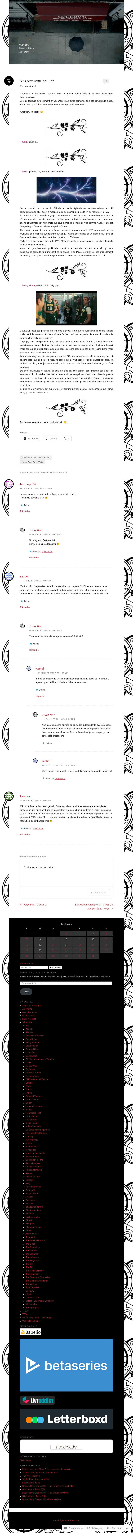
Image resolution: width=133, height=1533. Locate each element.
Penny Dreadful (33, 1166)
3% (27, 1025)
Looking (29, 1136)
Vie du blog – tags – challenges (37, 1317)
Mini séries (31, 1150)
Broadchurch (32, 1046)
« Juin (23, 963)
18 (106, 945)
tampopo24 (28, 483)
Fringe (29, 1093)
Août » (30, 963)
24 (93, 950)
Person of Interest (34, 1170)
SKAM (29, 1220)
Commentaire (98, 892)
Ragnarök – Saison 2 (33, 904)
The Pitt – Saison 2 (31, 1476)
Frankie (25, 796)
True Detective (32, 1287)
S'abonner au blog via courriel (38, 973)
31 (93, 956)
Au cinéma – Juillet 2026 (34, 1489)
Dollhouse (31, 1069)
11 (106, 939)
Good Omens (32, 1099)
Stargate (30, 1223)
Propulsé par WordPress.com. (66, 1520)
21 (53, 950)
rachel (24, 576)
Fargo (28, 1086)
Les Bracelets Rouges (36, 1133)
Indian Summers (33, 1126)
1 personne (47, 551)
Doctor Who (31, 1066)
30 (80, 956)
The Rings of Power (35, 1271)
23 (80, 950)
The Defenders (33, 1247)
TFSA (25, 1314)
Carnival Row (32, 1049)
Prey (28, 1183)
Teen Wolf (30, 1237)
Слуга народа (32, 1076)
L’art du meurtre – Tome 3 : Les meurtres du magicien (47, 1469)
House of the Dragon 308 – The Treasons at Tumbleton (48, 1486)
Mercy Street (32, 1140)
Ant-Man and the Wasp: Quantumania (40, 1472)
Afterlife (29, 1029)
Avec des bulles (29, 1012)
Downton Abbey (33, 1072)
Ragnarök (30, 1190)
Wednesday (31, 1304)
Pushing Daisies (33, 1187)
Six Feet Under (33, 1217)
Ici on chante (28, 1015)
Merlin (29, 1143)
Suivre (26, 991)
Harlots (29, 1109)
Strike (28, 1230)
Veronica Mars (32, 1297)
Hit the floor (31, 1120)
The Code (30, 1244)
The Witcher (31, 1284)
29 (66, 956)
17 (93, 945)
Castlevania (31, 1056)
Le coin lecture (29, 1019)
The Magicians (33, 1260)
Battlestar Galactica (35, 1036)
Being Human (32, 1042)
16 (80, 945)
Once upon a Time (34, 1160)
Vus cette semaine (41, 457)
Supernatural (32, 1233)
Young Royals (32, 1307)
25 (106, 950)
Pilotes (29, 1173)
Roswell (29, 1197)
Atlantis (29, 1032)
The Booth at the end (35, 1240)
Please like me (33, 1177)
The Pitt (29, 1267)
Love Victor (38, 462)
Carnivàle (30, 1052)
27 (40, 956)
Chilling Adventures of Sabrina (40, 1059)
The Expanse (32, 1254)
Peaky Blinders (33, 1163)
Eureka (29, 1083)
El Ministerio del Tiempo (37, 1079)
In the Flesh (31, 1123)
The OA (29, 1264)
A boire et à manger (31, 1005)
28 (53, 956)
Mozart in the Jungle (35, 1153)
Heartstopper (32, 1116)
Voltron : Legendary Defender (40, 1301)
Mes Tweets (25, 1460)
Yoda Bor (35, 530)
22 (66, 950)
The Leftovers (32, 1257)
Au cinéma (27, 1009)
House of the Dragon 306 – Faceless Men (41, 1499)
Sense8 (29, 1203)
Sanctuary (30, 1200)
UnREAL (30, 1291)
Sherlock (30, 1213)
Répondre (25, 511)
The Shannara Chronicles (38, 1277)
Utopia (29, 1294)
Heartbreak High (33, 1113)
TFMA (25, 1311)
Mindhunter (31, 1146)
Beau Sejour (32, 1039)
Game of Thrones (34, 1096)
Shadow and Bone (34, 1207)
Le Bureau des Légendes (38, 1130)
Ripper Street (32, 1193)
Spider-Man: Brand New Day (35, 1479)
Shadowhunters (33, 1210)
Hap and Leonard (34, 1106)
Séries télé (27, 1022)
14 (53, 945)
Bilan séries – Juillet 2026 (34, 1496)
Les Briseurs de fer (31, 1483)
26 (27, 956)
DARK (29, 1062)
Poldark (29, 1180)
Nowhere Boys (33, 1156)
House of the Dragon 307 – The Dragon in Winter (45, 1493)
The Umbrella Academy (37, 1281)
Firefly (29, 1089)
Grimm (29, 1103)
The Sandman (32, 1274)
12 (27, 945)
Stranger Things (33, 1227)
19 (27, 950)
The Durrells (31, 1250)
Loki (30, 462)
